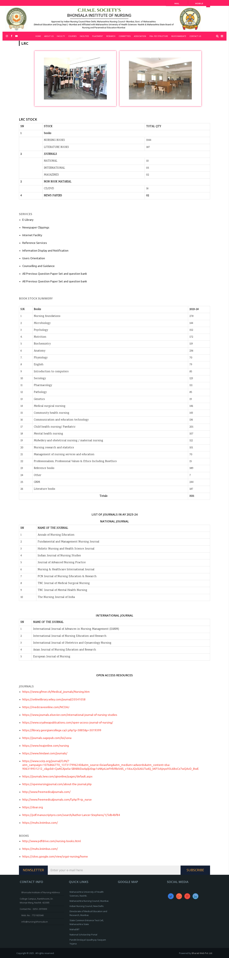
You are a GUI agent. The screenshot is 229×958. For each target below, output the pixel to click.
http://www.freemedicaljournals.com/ (46, 791)
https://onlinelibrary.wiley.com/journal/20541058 (53, 699)
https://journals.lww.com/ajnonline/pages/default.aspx (57, 776)
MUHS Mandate (178, 36)
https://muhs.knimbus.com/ (40, 822)
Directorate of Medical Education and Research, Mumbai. (88, 913)
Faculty (61, 36)
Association (140, 36)
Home (38, 36)
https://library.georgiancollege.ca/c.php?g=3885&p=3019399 (61, 730)
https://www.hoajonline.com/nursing (45, 745)
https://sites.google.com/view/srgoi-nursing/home (55, 856)
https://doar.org (32, 807)
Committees (125, 36)
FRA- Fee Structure (158, 36)
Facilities (84, 36)
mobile (199, 4)
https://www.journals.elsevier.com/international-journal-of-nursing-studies (69, 714)
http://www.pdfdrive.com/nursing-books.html (51, 841)
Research (110, 36)
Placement (97, 36)
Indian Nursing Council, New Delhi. (87, 906)
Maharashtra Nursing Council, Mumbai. (89, 900)
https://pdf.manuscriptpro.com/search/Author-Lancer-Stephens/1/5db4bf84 (71, 814)
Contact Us (195, 36)
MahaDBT (74, 929)
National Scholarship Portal (83, 934)
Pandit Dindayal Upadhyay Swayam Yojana (88, 941)
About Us (48, 36)
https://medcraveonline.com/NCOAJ (45, 707)
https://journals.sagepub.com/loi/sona (46, 737)
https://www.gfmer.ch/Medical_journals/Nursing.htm (56, 691)
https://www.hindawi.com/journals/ (44, 753)
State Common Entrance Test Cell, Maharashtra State (87, 922)
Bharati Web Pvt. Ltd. (202, 953)
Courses (72, 36)
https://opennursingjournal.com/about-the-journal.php (57, 784)
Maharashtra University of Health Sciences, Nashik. (87, 893)
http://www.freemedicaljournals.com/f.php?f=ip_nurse (57, 799)
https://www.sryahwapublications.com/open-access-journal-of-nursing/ (67, 722)
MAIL (177, 4)
